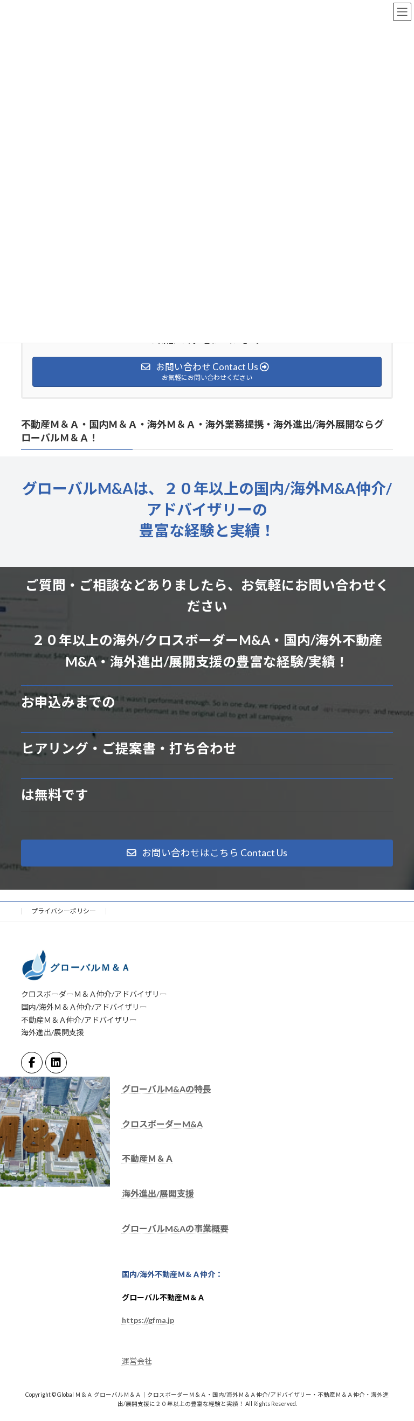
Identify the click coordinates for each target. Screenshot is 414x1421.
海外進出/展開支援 (158, 1193)
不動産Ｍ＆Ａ (148, 1159)
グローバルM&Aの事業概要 (175, 1228)
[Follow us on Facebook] (32, 1062)
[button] (207, 853)
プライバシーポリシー (63, 911)
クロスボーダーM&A (162, 1124)
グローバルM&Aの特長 (166, 1089)
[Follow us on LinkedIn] (56, 1062)
